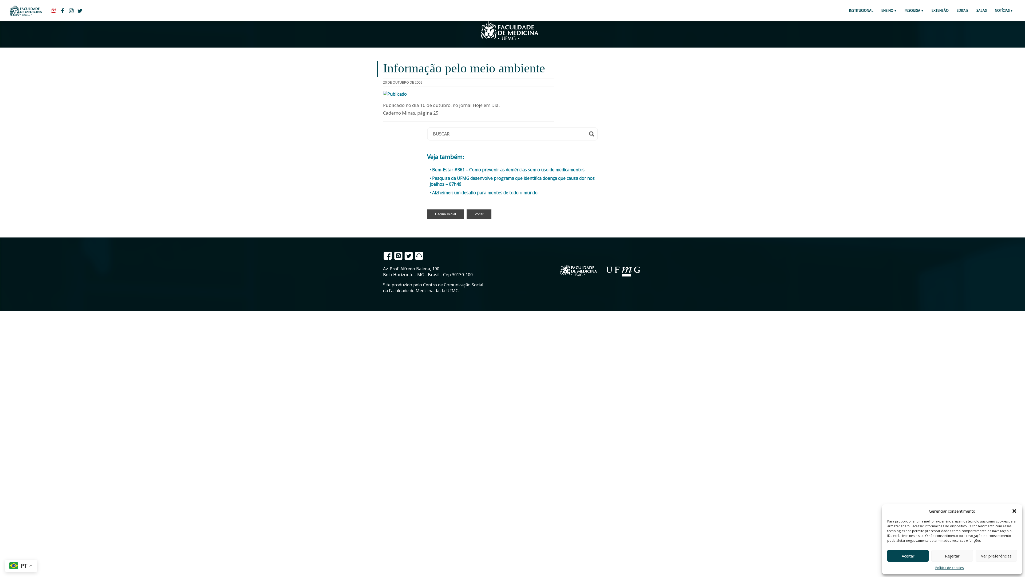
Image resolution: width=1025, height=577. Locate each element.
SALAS (981, 11)
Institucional (861, 11)
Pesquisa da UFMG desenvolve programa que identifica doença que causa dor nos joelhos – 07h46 (512, 181)
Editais (962, 11)
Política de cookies (949, 568)
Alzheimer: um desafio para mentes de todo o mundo (485, 193)
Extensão (940, 11)
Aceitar (908, 556)
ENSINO (887, 11)
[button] (1014, 511)
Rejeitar (952, 556)
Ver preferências (996, 556)
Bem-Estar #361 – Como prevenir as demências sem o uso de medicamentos (508, 170)
